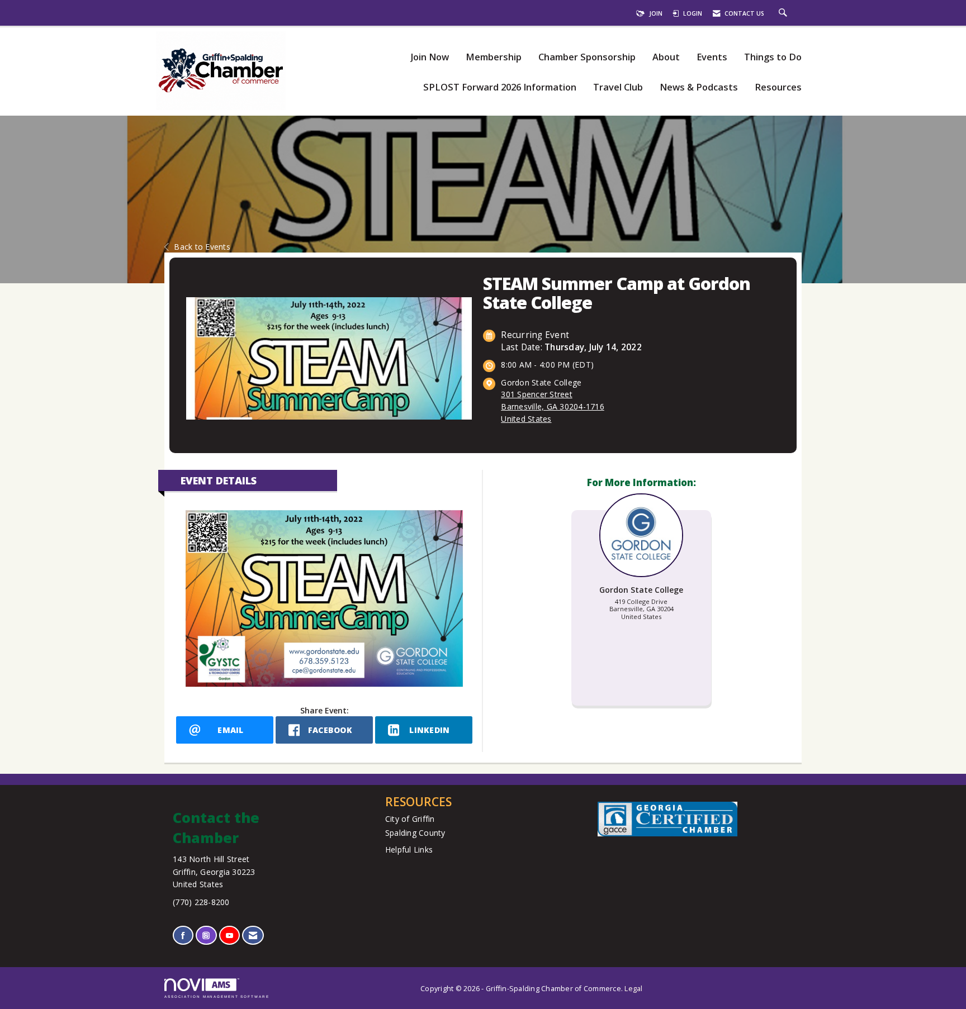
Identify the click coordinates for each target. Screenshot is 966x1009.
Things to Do (773, 57)
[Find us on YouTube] (229, 935)
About (666, 57)
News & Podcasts (699, 87)
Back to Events (202, 246)
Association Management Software (216, 996)
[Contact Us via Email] (253, 935)
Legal (633, 988)
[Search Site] (784, 13)
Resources (778, 87)
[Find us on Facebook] (183, 935)
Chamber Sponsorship (587, 57)
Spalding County (415, 832)
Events (712, 57)
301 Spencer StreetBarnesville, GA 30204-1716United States (552, 406)
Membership (494, 57)
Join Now (429, 57)
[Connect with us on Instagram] (206, 935)
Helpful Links (409, 849)
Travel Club (618, 87)
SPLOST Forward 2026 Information (499, 87)
